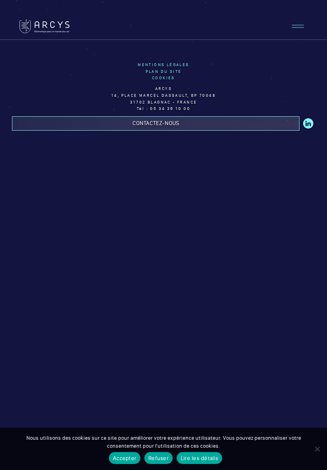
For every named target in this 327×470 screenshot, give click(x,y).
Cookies (163, 77)
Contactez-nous (155, 123)
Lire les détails (199, 458)
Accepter (124, 458)
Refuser (158, 458)
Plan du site (164, 71)
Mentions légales (163, 64)
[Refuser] (317, 449)
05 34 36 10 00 (170, 108)
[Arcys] (44, 26)
